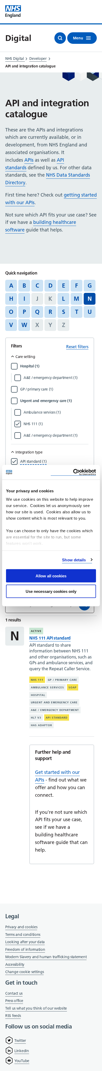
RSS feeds (13, 1015)
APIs (28, 160)
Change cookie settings (24, 972)
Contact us (13, 993)
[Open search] (60, 38)
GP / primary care (62, 680)
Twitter (20, 1040)
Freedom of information (25, 949)
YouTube (21, 1060)
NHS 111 (37, 680)
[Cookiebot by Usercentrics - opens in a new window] (73, 472)
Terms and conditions (22, 934)
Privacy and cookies (21, 927)
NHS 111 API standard (50, 638)
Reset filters (77, 346)
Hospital (38, 695)
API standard (56, 717)
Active (36, 631)
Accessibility (14, 964)
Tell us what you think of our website (36, 1008)
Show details (74, 559)
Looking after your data (25, 942)
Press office (14, 1001)
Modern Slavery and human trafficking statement (46, 957)
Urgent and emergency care (54, 702)
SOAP (73, 687)
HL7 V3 (36, 717)
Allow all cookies (51, 576)
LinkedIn (21, 1050)
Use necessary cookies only (51, 591)
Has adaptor (41, 725)
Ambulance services (47, 687)
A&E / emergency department (55, 710)
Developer (37, 58)
